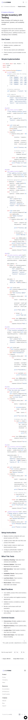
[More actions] (26, 2)
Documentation (5, 689)
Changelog (5, 679)
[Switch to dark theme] (25, 714)
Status (3, 682)
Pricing (4, 677)
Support (4, 705)
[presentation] (14, 295)
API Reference (5, 691)
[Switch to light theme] (22, 714)
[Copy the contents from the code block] (24, 63)
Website (4, 700)
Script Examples (6, 694)
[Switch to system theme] (20, 714)
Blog (3, 703)
